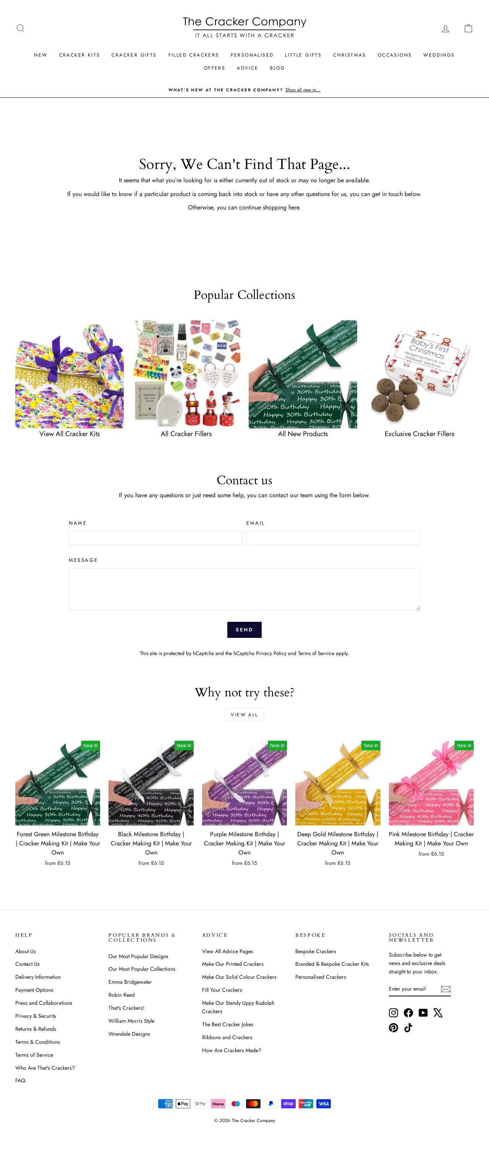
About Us (25, 951)
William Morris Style (131, 1021)
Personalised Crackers (320, 977)
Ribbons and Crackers (227, 1037)
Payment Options (34, 990)
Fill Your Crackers (222, 990)
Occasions (395, 55)
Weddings (439, 55)
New (40, 55)
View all (244, 714)
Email (255, 523)
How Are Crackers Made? (231, 1050)
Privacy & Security (35, 1016)
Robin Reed (121, 995)
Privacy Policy (271, 653)
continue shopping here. (270, 207)
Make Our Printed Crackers (233, 964)
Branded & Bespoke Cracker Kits (332, 964)
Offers (214, 68)
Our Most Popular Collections (141, 969)
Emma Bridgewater (130, 982)
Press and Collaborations (43, 1003)
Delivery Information (38, 977)
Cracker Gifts (134, 55)
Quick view (57, 817)
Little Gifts (303, 55)
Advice (247, 68)
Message (83, 560)
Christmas (349, 55)
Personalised (252, 55)
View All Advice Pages (227, 951)
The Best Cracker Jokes (227, 1024)
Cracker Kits (79, 55)
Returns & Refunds (35, 1029)
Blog (277, 68)
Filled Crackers (193, 55)
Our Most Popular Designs (138, 956)
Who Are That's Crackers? (45, 1068)
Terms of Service (316, 653)
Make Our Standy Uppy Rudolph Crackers (238, 1007)
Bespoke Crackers (315, 951)
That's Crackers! (126, 1008)
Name (78, 523)
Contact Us (27, 964)
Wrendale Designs (129, 1034)
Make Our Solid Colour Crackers (239, 977)
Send (244, 629)
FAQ (20, 1080)
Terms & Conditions (37, 1042)
